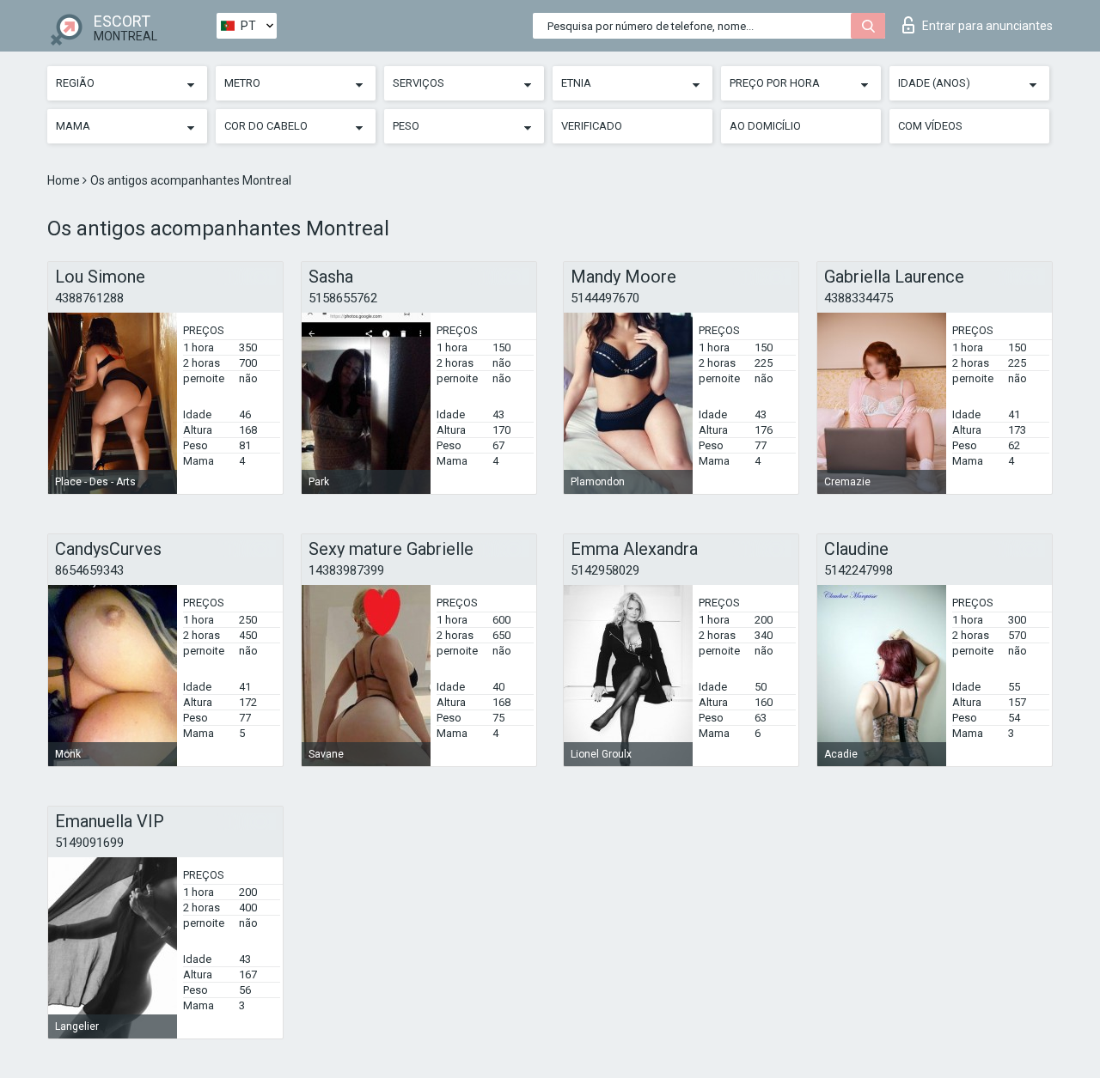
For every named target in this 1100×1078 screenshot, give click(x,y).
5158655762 (343, 298)
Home (64, 180)
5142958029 (605, 570)
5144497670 (605, 298)
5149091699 (89, 842)
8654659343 (89, 570)
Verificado (591, 125)
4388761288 (89, 298)
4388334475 (858, 298)
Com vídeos (930, 125)
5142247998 (858, 570)
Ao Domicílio (765, 125)
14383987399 (346, 570)
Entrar (987, 26)
